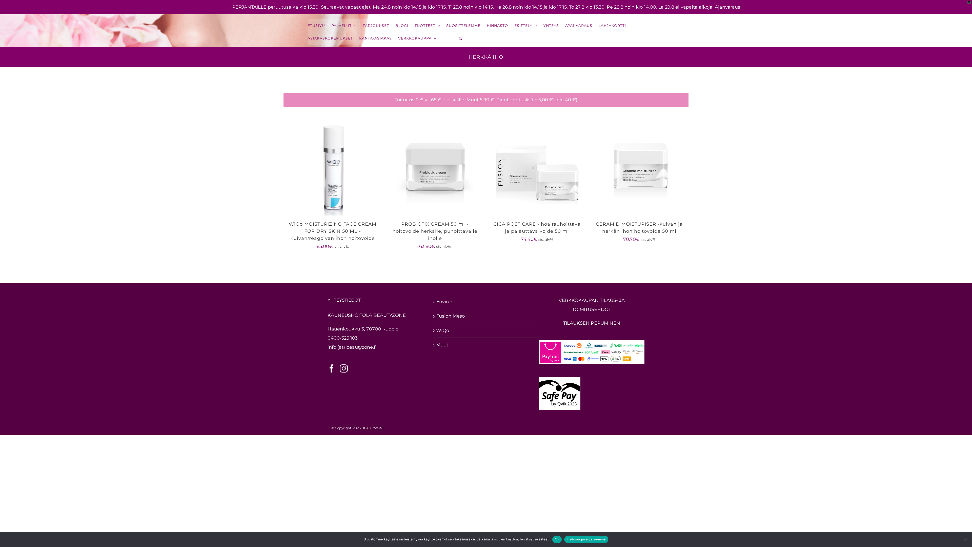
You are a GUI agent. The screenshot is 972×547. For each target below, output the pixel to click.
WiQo (442, 330)
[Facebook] (332, 368)
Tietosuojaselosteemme (586, 539)
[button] (460, 38)
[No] (965, 539)
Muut (442, 345)
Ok (557, 539)
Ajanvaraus (727, 7)
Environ (445, 301)
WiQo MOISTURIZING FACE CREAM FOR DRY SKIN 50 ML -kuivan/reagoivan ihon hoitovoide (332, 231)
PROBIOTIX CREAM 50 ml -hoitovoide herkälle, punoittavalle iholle (435, 231)
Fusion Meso (450, 316)
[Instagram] (344, 368)
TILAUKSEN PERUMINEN (591, 323)
